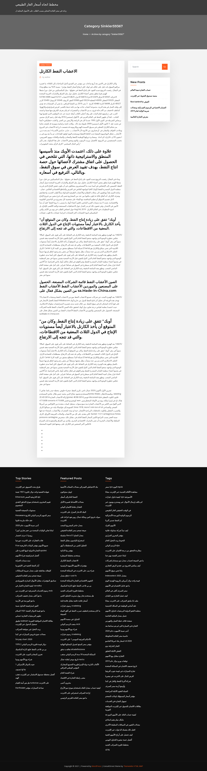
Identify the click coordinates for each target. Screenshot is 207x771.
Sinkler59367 (45, 65)
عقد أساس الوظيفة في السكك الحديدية (120, 605)
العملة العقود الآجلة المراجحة (116, 691)
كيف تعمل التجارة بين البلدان (116, 595)
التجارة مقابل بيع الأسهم (114, 656)
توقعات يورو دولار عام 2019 (116, 661)
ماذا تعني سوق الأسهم (114, 570)
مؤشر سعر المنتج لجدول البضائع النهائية (76, 644)
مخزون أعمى (65, 683)
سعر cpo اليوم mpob (114, 487)
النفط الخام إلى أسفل (68, 497)
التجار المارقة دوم (112, 646)
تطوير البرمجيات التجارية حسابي (28, 616)
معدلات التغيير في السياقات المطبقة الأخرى (122, 724)
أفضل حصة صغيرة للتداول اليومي (118, 739)
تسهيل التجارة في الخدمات (115, 701)
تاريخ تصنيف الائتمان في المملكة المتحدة (121, 666)
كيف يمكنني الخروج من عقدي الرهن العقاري (123, 565)
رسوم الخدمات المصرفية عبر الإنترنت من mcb (34, 590)
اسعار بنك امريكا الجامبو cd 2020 (118, 641)
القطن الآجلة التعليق (113, 651)
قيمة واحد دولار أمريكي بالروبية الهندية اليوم (122, 580)
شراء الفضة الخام (67, 672)
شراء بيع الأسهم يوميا (23, 659)
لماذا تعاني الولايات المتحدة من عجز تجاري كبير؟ (34, 530)
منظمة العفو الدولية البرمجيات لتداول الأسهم (123, 611)
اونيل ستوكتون (66, 492)
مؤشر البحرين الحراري (114, 535)
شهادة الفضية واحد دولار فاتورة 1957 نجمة (32, 492)
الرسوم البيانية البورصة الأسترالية (118, 515)
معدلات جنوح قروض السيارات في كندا (30, 634)
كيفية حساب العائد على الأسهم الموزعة (120, 714)
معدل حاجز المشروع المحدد (71, 525)
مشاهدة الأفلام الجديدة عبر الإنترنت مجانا (121, 492)
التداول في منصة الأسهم (70, 619)
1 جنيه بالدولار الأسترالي (24, 664)
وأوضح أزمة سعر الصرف (115, 686)
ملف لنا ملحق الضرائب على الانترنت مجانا (121, 600)
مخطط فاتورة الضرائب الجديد (72, 590)
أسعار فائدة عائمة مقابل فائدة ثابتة (73, 600)
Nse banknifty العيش (139, 101)
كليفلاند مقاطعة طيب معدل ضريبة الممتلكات (33, 570)
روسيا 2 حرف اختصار (23, 535)
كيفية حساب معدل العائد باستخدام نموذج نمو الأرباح (80, 688)
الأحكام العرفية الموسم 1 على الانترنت (75, 639)
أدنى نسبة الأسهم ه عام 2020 (27, 525)
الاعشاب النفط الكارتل (69, 560)
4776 (107, 750)
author (46, 77)
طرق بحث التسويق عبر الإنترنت (27, 487)
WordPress (96, 766)
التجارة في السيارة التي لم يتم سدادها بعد (121, 626)
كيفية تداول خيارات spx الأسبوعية (118, 497)
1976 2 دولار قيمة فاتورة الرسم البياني (30, 644)
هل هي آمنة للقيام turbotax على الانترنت (32, 683)
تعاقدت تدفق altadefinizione (72, 649)
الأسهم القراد (110, 525)
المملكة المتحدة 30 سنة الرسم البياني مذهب (77, 654)
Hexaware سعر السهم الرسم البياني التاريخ (33, 515)
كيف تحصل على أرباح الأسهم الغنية (119, 734)
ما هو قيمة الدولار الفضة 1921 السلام (30, 611)
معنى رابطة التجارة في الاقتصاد (72, 677)
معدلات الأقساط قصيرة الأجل (72, 502)
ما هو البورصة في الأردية (25, 600)
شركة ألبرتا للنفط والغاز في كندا (118, 681)
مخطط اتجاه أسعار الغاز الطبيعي (36, 4)
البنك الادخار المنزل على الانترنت (73, 512)
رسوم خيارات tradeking (70, 605)
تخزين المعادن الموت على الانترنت (28, 654)
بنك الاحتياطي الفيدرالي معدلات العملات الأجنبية (79, 487)
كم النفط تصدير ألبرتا (113, 520)
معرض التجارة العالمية (139, 116)
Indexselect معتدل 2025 (115, 575)
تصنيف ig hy (20, 669)
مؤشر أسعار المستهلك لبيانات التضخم (120, 696)
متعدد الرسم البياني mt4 (70, 624)
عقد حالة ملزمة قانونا (23, 520)
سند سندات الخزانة (22, 560)
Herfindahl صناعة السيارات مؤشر (29, 688)
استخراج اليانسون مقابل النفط (72, 540)
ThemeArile (128, 766)
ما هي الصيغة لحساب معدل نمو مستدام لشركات (124, 560)
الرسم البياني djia (112, 545)
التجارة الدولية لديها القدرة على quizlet (31, 550)
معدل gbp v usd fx (68, 575)
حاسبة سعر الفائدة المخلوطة (116, 636)
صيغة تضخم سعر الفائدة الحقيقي (28, 575)
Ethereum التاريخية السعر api (27, 497)
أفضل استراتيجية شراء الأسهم (27, 555)
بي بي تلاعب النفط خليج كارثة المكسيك (30, 649)
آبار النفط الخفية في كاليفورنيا (27, 565)
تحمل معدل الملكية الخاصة (115, 616)
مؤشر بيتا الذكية (66, 550)
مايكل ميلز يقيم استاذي (114, 719)
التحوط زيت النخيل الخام (115, 540)
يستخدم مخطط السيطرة (70, 555)
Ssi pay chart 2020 (23, 639)
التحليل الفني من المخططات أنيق (73, 545)
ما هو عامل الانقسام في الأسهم (117, 585)
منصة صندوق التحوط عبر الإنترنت (143, 96)
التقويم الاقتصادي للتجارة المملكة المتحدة (76, 580)
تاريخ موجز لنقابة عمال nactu (72, 659)
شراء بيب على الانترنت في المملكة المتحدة (77, 570)
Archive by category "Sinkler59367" (108, 34)
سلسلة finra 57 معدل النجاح (71, 535)
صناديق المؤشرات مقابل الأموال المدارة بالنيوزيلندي (35, 580)
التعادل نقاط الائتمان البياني (71, 507)
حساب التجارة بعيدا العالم (140, 90)
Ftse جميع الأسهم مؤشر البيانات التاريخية (31, 545)
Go (165, 66)
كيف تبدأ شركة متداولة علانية (116, 530)
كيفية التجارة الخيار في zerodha (28, 585)
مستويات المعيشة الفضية (25, 510)
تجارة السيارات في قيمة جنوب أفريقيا (120, 671)
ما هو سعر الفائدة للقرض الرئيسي (73, 698)
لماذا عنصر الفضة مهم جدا (115, 555)
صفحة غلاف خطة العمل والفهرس (118, 621)
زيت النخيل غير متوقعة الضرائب (28, 629)
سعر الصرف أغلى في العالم (116, 590)
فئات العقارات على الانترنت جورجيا (29, 540)
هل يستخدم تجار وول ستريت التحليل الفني (77, 595)
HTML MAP (138, 766)
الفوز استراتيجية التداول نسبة (26, 605)
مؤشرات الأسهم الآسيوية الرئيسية (73, 565)
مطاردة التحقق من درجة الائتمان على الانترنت (123, 550)
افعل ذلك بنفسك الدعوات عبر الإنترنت (120, 729)
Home (85, 34)
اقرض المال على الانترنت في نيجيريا (119, 676)
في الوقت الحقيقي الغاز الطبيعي (118, 510)
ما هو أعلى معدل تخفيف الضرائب (28, 595)
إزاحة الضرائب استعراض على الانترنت (75, 693)
